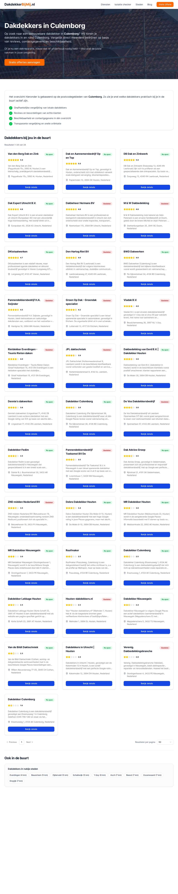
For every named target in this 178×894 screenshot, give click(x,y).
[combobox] (165, 742)
